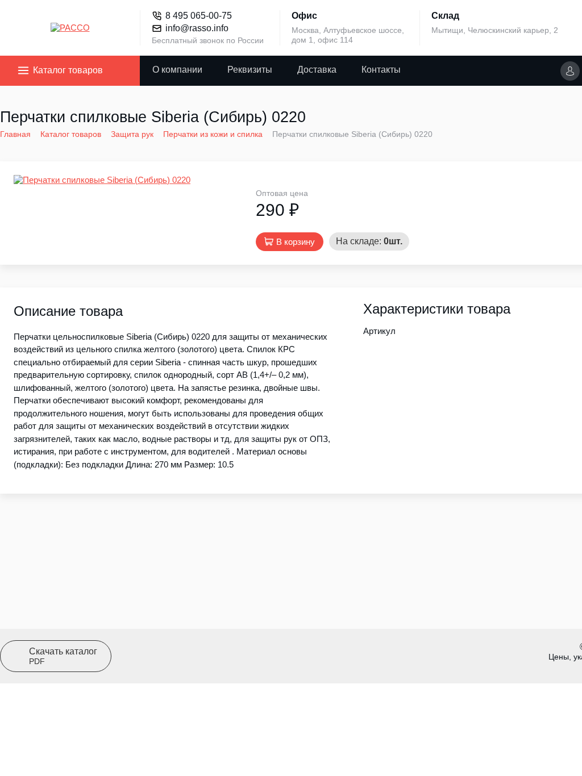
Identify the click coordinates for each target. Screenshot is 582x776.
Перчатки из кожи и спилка (213, 134)
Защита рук (132, 134)
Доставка (316, 69)
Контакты (381, 69)
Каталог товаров (68, 70)
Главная (15, 134)
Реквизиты (249, 69)
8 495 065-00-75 (198, 15)
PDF (63, 656)
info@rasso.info (196, 28)
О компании (177, 69)
